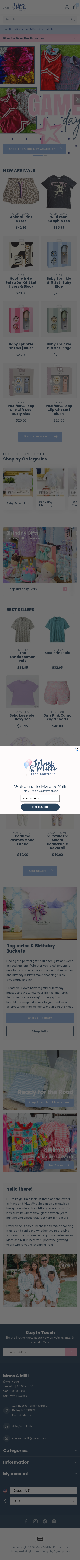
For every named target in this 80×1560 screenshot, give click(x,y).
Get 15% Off (40, 807)
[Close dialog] (77, 748)
